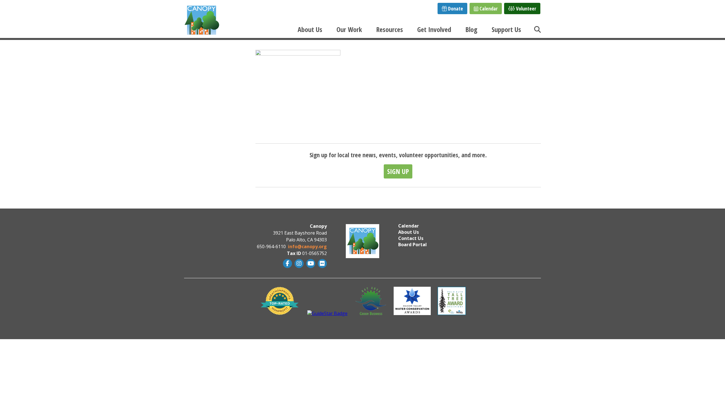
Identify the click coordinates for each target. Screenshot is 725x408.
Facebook (287, 263)
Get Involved (434, 29)
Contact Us (410, 238)
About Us (310, 29)
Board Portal (412, 244)
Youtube (310, 263)
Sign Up (398, 171)
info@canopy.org (307, 246)
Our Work (349, 29)
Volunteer (525, 8)
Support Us (506, 29)
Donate (455, 8)
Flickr (321, 263)
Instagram (298, 263)
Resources (389, 29)
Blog (471, 29)
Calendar (488, 8)
